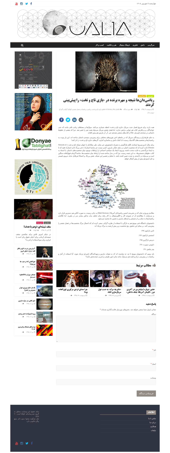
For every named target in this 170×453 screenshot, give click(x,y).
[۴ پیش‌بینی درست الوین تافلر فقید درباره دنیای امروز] (44, 248)
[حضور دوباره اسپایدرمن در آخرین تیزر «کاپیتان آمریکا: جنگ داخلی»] (140, 272)
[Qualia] (86, 10)
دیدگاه (154, 314)
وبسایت (153, 378)
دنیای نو (47, 223)
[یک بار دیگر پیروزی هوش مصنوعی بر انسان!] (44, 287)
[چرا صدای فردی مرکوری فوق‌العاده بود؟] (72, 272)
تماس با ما (152, 418)
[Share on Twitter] (68, 121)
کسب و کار (100, 45)
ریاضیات (83, 109)
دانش (143, 45)
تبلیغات (153, 430)
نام (154, 350)
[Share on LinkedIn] (74, 121)
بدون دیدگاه (127, 109)
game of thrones (107, 109)
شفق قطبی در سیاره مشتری (26, 301)
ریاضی (89, 109)
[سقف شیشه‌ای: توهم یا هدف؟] (33, 200)
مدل (148, 112)
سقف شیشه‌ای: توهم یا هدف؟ (37, 227)
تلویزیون (150, 96)
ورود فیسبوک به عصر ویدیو (26, 314)
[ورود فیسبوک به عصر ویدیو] (44, 313)
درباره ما (153, 422)
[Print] (81, 121)
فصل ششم (76, 109)
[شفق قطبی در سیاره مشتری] (44, 300)
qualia (118, 109)
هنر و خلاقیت (111, 45)
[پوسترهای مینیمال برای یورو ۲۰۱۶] (44, 326)
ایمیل (153, 364)
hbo (114, 109)
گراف (65, 109)
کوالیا (136, 109)
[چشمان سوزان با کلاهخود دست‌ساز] (44, 274)
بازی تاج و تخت (96, 109)
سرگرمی (151, 45)
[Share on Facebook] (61, 121)
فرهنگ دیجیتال (124, 45)
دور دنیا (39, 223)
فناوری (135, 45)
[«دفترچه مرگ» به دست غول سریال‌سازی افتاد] (106, 272)
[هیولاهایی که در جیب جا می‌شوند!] (44, 261)
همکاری (153, 426)
